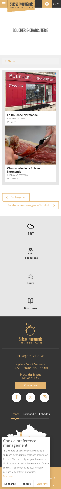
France (15, 414)
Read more (8, 476)
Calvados (44, 414)
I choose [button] (26, 483)
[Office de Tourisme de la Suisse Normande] (21, 6)
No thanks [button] (10, 483)
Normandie (29, 414)
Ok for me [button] (42, 483)
